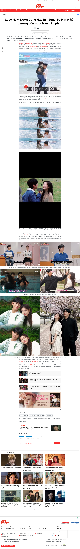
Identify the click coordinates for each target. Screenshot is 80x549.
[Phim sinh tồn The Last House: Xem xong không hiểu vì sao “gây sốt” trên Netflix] (11, 496)
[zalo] (63, 535)
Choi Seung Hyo (43, 46)
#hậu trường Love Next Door (37, 415)
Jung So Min (29, 43)
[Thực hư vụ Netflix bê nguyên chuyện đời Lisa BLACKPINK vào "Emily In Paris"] (23, 387)
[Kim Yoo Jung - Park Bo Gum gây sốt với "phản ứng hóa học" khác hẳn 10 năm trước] (55, 478)
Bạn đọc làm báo (8, 545)
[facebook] (76, 1)
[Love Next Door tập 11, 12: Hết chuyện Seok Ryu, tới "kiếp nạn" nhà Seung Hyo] (56, 428)
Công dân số (22, 528)
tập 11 (35, 361)
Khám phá (11, 10)
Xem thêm (78, 10)
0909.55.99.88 (23, 533)
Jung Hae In (21, 43)
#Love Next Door (23, 415)
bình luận (45, 34)
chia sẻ (34, 34)
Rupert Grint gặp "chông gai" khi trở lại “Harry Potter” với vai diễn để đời (11, 468)
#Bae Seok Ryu (56, 418)
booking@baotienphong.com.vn (26, 535)
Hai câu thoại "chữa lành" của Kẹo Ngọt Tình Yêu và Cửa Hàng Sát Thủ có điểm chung (32, 469)
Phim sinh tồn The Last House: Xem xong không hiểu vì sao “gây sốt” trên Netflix (10, 505)
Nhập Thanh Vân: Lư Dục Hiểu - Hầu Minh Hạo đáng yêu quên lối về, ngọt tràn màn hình (44, 372)
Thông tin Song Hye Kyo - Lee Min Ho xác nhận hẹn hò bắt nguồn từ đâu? (43, 380)
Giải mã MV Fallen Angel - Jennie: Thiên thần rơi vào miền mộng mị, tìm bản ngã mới (54, 469)
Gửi (57, 443)
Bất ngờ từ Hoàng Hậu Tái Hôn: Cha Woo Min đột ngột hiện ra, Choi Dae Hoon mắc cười (32, 487)
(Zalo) (27, 533)
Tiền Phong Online (31, 1)
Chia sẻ (2, 41)
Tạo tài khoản (29, 436)
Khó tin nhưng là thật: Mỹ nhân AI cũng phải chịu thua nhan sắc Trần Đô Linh (10, 487)
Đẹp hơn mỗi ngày (29, 10)
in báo (43, 34)
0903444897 (39, 533)
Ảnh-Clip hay (54, 10)
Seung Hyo (45, 98)
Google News (78, 15)
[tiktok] (59, 535)
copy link (40, 34)
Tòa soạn (3, 532)
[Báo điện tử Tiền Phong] (65, 523)
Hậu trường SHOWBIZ (38, 10)
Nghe (2, 37)
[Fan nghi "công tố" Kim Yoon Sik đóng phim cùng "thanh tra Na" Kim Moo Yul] (55, 496)
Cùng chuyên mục (8, 452)
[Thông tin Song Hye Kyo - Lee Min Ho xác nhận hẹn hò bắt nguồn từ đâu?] (23, 380)
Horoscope (73, 10)
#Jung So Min (22, 418)
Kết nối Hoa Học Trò (42, 528)
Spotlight (67, 10)
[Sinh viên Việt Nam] (75, 523)
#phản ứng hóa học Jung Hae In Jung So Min (39, 418)
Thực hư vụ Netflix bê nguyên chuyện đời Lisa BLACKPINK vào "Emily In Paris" (44, 387)
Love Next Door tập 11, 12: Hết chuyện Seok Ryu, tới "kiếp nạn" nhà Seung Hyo (34, 428)
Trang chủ (2, 10)
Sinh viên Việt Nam (53, 1)
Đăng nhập (21, 436)
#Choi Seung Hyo (23, 421)
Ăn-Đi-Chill (47, 10)
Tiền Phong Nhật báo (42, 1)
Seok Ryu (26, 234)
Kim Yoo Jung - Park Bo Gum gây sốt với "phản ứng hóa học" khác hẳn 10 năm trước (55, 487)
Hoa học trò (5, 521)
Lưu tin (2, 44)
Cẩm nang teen (70, 526)
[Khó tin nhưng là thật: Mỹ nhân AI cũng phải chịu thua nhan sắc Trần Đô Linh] (11, 478)
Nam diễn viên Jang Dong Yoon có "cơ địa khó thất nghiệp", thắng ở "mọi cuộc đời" (32, 505)
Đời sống (5, 10)
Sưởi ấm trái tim (51, 526)
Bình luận (2, 48)
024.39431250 (5, 536)
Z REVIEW (61, 10)
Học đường (21, 10)
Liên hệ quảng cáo (23, 532)
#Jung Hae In (49, 415)
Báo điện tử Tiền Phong (40, 5)
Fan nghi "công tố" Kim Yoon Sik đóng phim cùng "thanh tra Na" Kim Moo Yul (54, 505)
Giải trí (16, 10)
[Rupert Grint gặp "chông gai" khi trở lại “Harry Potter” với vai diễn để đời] (11, 460)
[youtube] (78, 1)
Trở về (2, 51)
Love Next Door (46, 43)
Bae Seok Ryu (33, 46)
